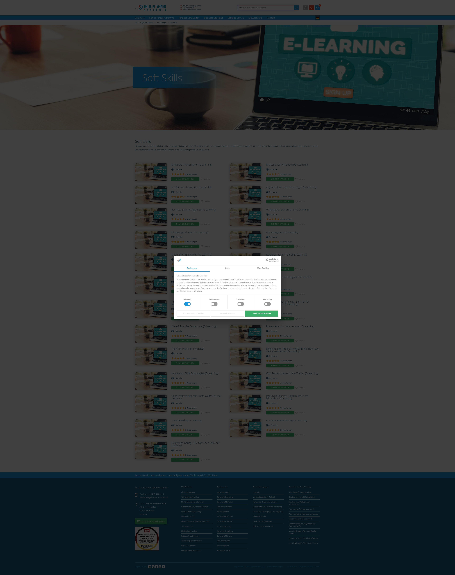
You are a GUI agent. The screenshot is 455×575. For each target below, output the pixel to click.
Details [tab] (227, 268)
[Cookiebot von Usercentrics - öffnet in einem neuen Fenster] (267, 260)
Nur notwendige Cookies (193, 314)
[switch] (214, 304)
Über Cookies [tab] (263, 268)
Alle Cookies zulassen (262, 314)
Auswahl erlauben (227, 314)
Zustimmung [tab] (192, 268)
